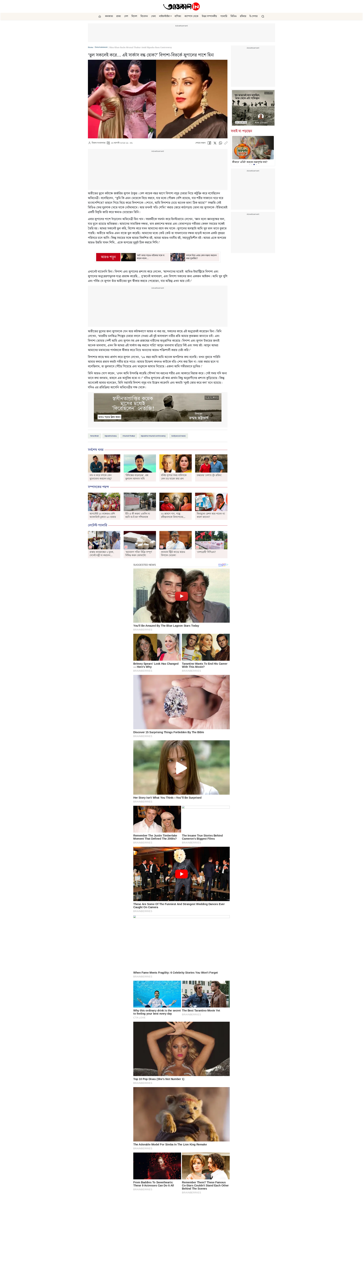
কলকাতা (109, 16)
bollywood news (179, 436)
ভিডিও (234, 16)
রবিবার (243, 16)
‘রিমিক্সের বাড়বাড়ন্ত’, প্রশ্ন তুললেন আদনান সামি (136, 477)
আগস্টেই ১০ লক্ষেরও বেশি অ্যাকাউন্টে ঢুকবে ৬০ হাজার (103, 515)
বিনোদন (144, 16)
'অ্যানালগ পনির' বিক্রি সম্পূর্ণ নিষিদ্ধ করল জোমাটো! (138, 553)
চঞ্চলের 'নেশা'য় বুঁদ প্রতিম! (209, 475)
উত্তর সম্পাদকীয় (209, 16)
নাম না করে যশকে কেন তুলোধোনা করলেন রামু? (101, 477)
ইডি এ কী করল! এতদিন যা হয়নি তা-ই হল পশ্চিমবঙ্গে (137, 515)
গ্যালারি (223, 16)
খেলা (153, 16)
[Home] (181, 6)
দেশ (126, 16)
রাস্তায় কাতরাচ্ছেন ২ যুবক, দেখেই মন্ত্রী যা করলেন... (102, 553)
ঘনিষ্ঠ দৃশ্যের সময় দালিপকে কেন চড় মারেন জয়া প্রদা (174, 477)
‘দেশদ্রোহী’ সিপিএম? (206, 552)
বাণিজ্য (178, 16)
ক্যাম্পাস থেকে (191, 16)
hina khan (94, 436)
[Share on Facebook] (209, 143)
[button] (171, 16)
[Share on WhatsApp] (220, 143)
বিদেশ (134, 16)
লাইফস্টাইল (164, 16)
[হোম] (100, 16)
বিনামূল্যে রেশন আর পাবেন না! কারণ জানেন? (211, 515)
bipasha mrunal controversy (153, 436)
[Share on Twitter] (215, 143)
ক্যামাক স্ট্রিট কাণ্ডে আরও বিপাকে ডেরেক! (173, 553)
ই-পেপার (254, 16)
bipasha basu (111, 436)
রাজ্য (118, 16)
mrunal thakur (129, 436)
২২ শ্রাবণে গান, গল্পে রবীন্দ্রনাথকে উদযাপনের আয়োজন (172, 517)
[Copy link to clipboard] (225, 143)
